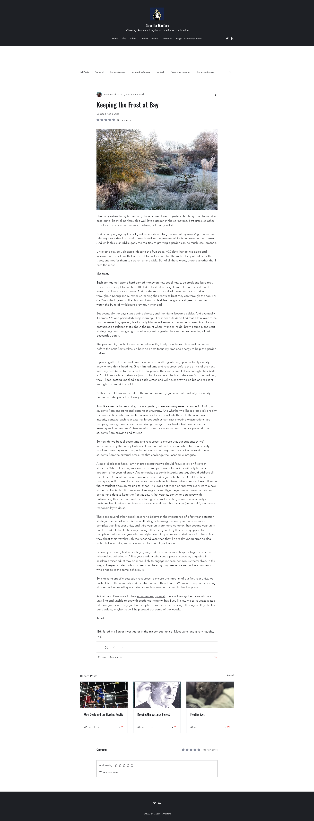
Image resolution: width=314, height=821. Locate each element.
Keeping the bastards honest (153, 714)
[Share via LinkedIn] (114, 647)
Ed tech (161, 71)
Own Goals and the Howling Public (103, 714)
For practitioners (205, 71)
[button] (229, 72)
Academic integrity (181, 71)
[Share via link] (122, 647)
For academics (117, 71)
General (99, 71)
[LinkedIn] (232, 38)
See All (230, 675)
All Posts (84, 71)
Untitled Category (140, 71)
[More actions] (216, 94)
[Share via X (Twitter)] (106, 647)
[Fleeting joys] (210, 695)
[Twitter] (227, 38)
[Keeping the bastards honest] (157, 695)
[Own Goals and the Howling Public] (104, 695)
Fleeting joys (197, 714)
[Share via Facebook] (98, 647)
